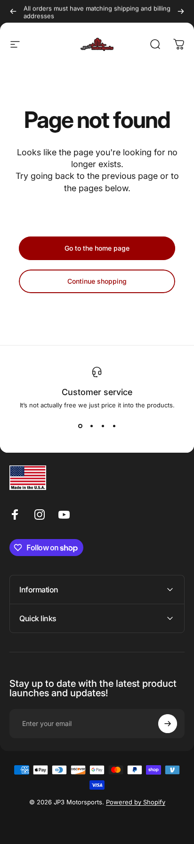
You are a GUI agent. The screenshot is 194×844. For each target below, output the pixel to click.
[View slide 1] (80, 425)
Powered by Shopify (135, 802)
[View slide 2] (91, 425)
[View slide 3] (102, 425)
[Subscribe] (167, 723)
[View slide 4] (114, 425)
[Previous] (13, 11)
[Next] (180, 11)
